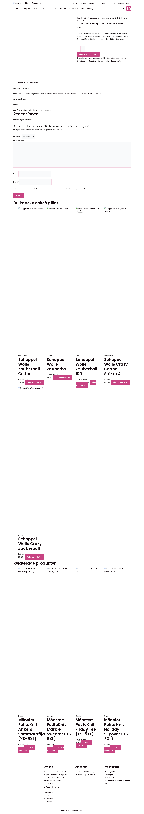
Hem (78, 18)
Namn (15, 174)
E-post (16, 182)
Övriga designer (93, 18)
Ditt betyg (17, 136)
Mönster (84, 18)
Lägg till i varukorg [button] (26, 748)
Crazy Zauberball (24, 94)
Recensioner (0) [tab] (32, 83)
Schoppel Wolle (115, 61)
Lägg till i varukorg (88, 54)
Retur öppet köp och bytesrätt (85, 775)
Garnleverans (48, 793)
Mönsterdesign (49, 798)
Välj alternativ (34, 382)
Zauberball (97, 61)
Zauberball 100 (58, 94)
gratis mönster (115, 58)
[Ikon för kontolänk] (124, 8)
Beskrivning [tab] (22, 83)
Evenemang (48, 801)
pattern (89, 61)
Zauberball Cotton (70, 94)
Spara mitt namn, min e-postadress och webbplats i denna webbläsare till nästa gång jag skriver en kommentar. (54, 189)
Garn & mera (33, 3)
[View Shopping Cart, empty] (128, 8)
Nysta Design (81, 61)
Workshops (48, 795)
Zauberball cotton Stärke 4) (91, 94)
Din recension (18, 141)
